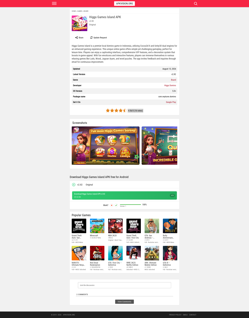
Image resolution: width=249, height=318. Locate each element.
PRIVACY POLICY (175, 315)
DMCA (185, 315)
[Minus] (111, 205)
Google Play (171, 102)
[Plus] (116, 205)
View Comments (124, 302)
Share (80, 37)
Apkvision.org (124, 3)
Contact (192, 315)
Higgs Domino (170, 85)
